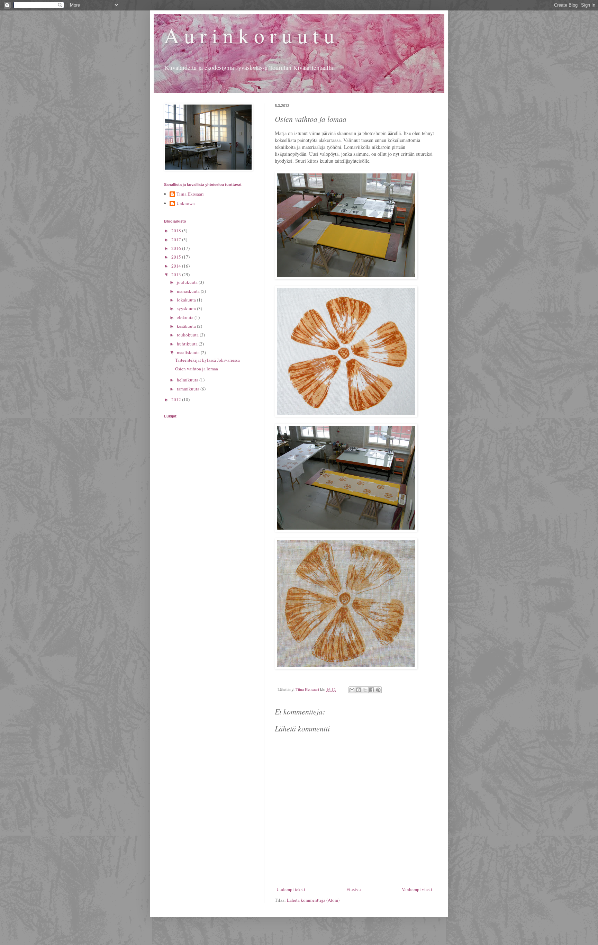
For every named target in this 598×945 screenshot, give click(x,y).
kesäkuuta (187, 326)
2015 (176, 257)
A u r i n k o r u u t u (249, 35)
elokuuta (185, 317)
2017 (176, 239)
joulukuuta (188, 282)
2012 (176, 399)
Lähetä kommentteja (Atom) (313, 900)
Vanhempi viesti (417, 889)
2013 (176, 274)
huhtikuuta (188, 344)
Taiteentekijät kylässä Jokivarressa (207, 360)
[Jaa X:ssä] (365, 689)
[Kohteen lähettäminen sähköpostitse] (351, 689)
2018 (176, 230)
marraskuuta (189, 291)
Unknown (185, 203)
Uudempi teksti (291, 889)
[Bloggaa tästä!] (358, 689)
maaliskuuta (189, 352)
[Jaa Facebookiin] (371, 689)
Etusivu (353, 889)
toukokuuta (188, 335)
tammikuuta (188, 389)
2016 (176, 248)
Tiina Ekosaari (190, 194)
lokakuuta (187, 300)
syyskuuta (187, 308)
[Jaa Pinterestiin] (378, 689)
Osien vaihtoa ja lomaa (196, 369)
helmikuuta (188, 380)
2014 (176, 266)
